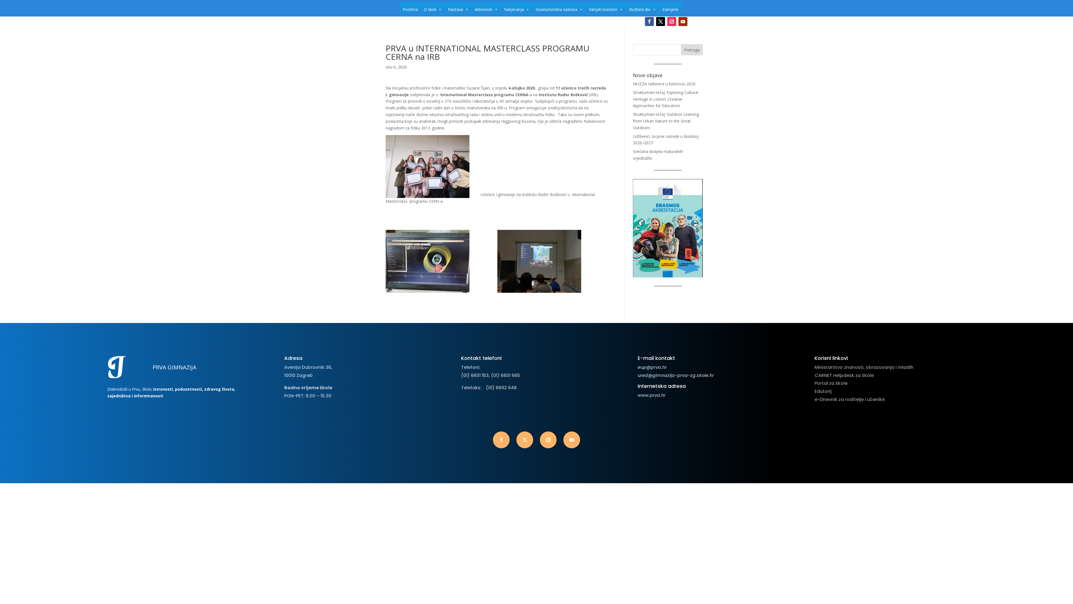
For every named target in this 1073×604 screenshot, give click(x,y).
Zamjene (670, 9)
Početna (410, 9)
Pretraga (692, 50)
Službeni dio (640, 9)
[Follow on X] (660, 21)
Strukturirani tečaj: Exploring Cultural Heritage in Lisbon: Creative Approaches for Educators (665, 99)
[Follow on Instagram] (671, 21)
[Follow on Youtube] (682, 21)
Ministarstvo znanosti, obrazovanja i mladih (864, 367)
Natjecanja (514, 9)
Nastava (455, 9)
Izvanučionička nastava (556, 9)
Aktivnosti (483, 9)
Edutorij (823, 391)
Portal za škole (831, 383)
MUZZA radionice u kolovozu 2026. (664, 83)
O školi (430, 9)
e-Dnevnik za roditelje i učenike (850, 399)
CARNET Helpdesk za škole (844, 375)
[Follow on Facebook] (649, 21)
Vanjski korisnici (603, 9)
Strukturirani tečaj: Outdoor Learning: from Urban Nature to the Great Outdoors (666, 121)
